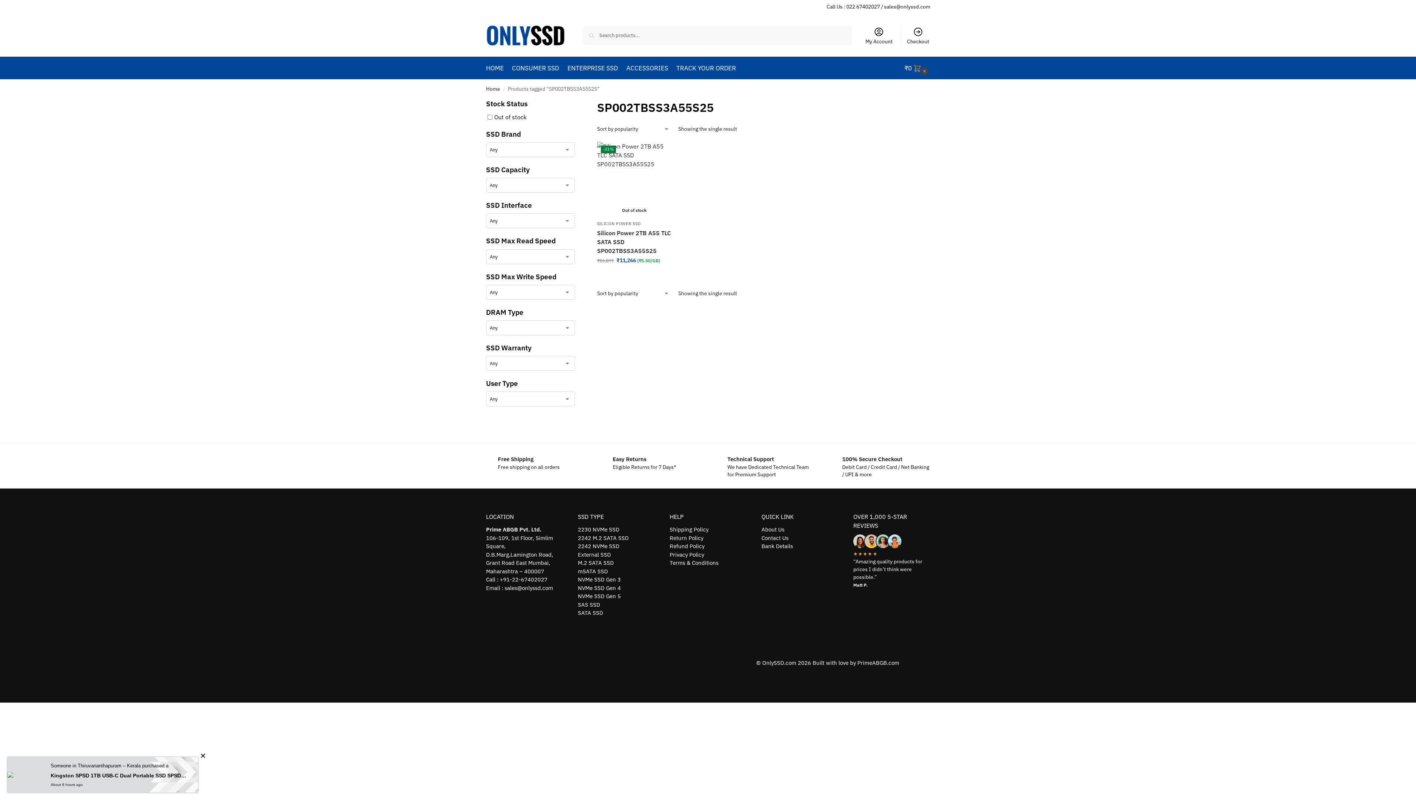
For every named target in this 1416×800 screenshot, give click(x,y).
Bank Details (777, 546)
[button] (917, 68)
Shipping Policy (689, 529)
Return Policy (686, 537)
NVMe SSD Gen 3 (599, 579)
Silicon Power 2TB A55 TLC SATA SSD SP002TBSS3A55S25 (634, 241)
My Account (879, 41)
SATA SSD (590, 612)
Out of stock (510, 117)
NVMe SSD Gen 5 (599, 596)
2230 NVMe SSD (598, 529)
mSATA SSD (593, 571)
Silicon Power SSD (619, 223)
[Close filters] (577, 103)
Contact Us (775, 537)
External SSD (594, 554)
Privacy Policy (687, 554)
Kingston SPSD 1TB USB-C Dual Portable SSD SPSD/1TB (119, 776)
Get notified (634, 276)
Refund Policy (687, 546)
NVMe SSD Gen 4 (599, 587)
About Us (772, 529)
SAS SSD (589, 604)
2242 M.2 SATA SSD (603, 537)
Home (493, 89)
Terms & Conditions (694, 562)
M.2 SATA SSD (596, 562)
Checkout (918, 41)
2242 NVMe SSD (598, 546)
